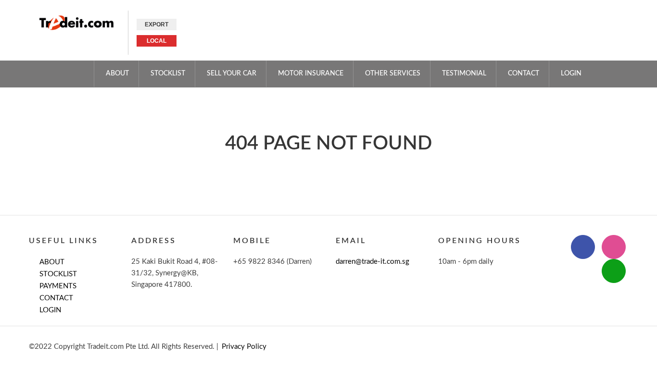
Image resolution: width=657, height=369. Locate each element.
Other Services (392, 73)
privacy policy (244, 346)
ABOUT (117, 73)
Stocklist (168, 73)
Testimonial (464, 73)
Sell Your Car (231, 73)
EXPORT (156, 24)
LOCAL (156, 40)
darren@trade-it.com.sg (372, 261)
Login (571, 73)
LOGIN (50, 310)
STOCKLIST (58, 274)
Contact (523, 73)
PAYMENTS (57, 286)
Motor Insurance (310, 73)
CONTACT (56, 298)
